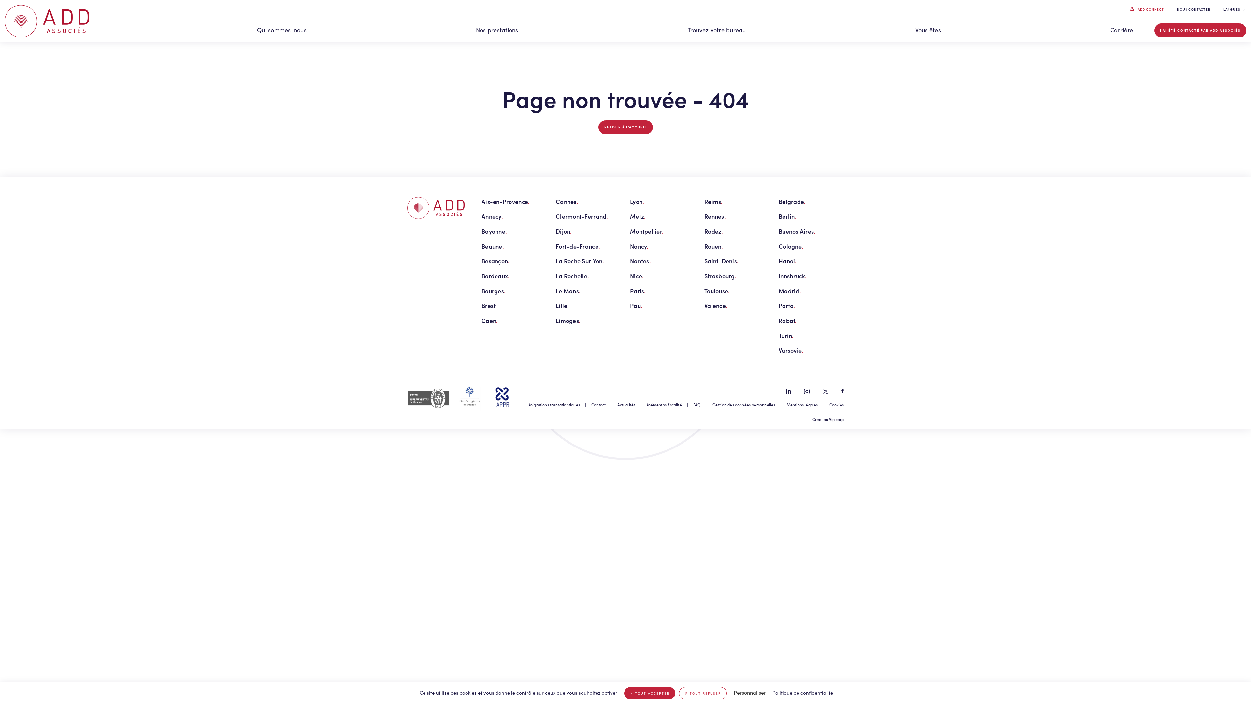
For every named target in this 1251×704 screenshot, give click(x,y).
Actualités (626, 404)
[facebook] (842, 391)
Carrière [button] (1121, 30)
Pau (636, 305)
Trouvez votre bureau (717, 30)
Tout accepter (651, 693)
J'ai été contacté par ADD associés (1200, 30)
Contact (598, 404)
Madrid (790, 291)
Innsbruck (793, 276)
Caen (490, 320)
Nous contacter (1193, 9)
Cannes (567, 202)
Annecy (492, 216)
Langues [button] (1231, 9)
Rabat (788, 320)
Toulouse (717, 291)
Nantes (640, 261)
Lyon (637, 202)
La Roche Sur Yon (580, 261)
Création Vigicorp (828, 419)
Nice (637, 276)
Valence (715, 305)
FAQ (697, 404)
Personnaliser (750, 692)
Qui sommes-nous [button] (282, 30)
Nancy (639, 246)
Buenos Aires (797, 231)
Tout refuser (704, 693)
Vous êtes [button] (928, 30)
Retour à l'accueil (625, 127)
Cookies (836, 404)
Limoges (568, 320)
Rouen (713, 246)
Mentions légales (802, 404)
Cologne (791, 246)
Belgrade (792, 202)
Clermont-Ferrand (582, 216)
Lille (562, 305)
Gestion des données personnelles (743, 404)
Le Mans (568, 291)
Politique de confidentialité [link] (802, 692)
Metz (638, 216)
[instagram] (807, 391)
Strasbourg (720, 276)
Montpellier (647, 231)
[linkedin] (788, 391)
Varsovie (791, 350)
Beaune (493, 246)
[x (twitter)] (825, 391)
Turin (786, 335)
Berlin (788, 216)
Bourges (494, 291)
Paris (638, 291)
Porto (787, 305)
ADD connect (1150, 9)
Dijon (564, 231)
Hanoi (788, 261)
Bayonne (494, 231)
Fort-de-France (578, 246)
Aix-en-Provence (506, 202)
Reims (713, 202)
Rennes (715, 216)
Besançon (496, 261)
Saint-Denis (721, 261)
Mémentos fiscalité (664, 404)
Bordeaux (496, 276)
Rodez (713, 231)
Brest (489, 305)
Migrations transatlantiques (554, 404)
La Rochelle (572, 276)
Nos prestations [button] (497, 30)
